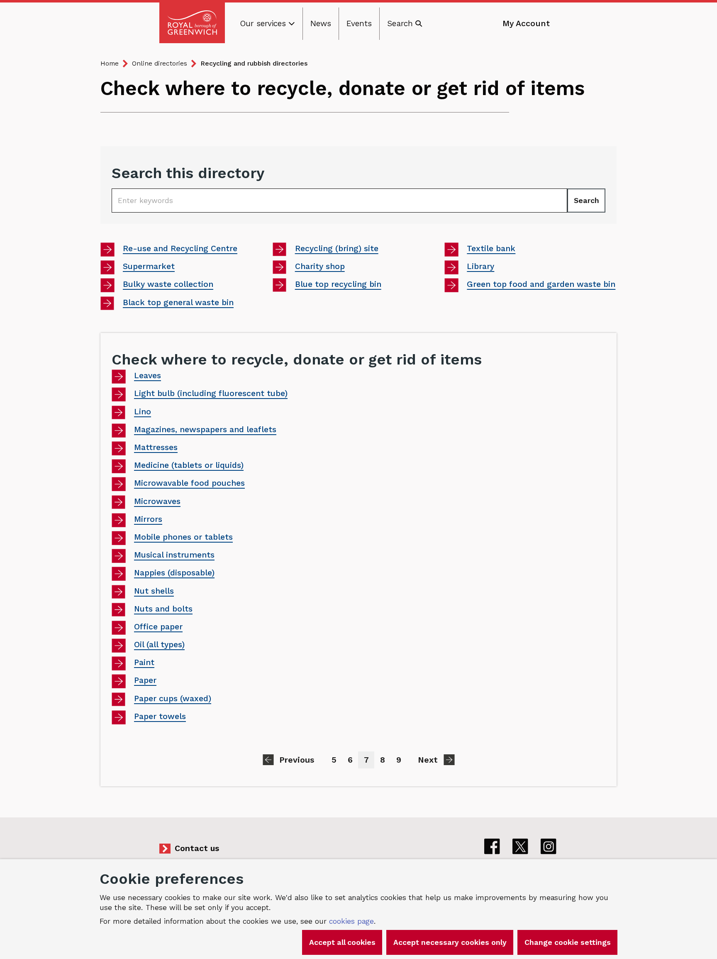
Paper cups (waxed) (172, 698)
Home (109, 63)
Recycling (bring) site (336, 249)
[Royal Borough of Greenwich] (192, 23)
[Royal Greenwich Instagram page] (548, 846)
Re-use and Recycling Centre (179, 249)
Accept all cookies (342, 942)
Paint (144, 662)
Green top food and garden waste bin (540, 285)
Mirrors (148, 519)
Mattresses (156, 447)
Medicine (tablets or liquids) (189, 465)
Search (586, 200)
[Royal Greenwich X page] (520, 846)
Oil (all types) (159, 644)
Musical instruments (174, 555)
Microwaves (157, 501)
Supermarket (148, 267)
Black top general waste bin (178, 303)
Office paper (158, 626)
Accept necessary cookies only (450, 942)
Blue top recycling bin (338, 285)
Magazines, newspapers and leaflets (205, 429)
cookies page (351, 921)
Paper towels (160, 716)
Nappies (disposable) (174, 572)
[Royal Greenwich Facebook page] (492, 846)
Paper (145, 680)
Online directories (159, 63)
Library (487, 267)
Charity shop (320, 267)
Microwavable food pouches (189, 483)
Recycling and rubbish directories (253, 63)
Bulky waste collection (167, 285)
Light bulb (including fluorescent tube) (211, 393)
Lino (142, 411)
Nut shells (154, 591)
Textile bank (490, 249)
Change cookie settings (567, 942)
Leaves (147, 375)
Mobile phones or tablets (183, 537)
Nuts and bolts (163, 609)
